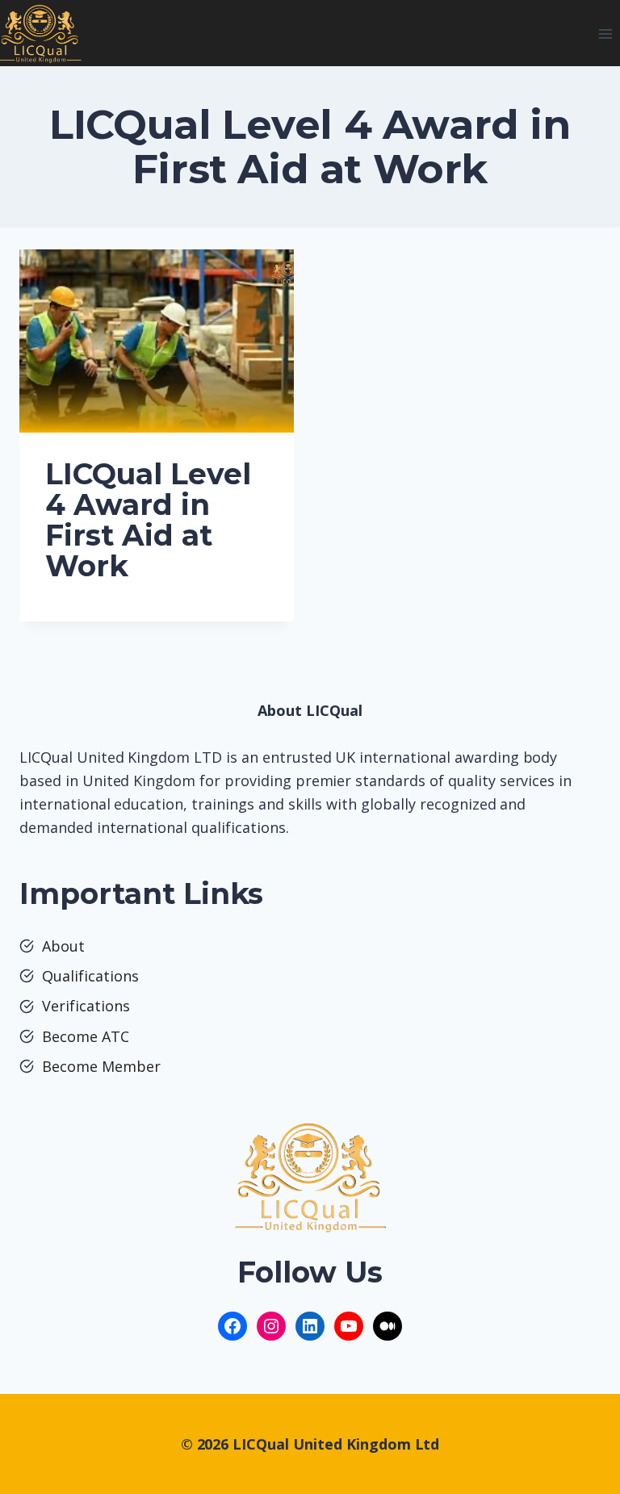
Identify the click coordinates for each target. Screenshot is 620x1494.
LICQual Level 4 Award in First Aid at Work (148, 520)
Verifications (86, 1005)
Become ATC (85, 1036)
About (63, 946)
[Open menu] (605, 33)
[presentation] (156, 341)
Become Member (101, 1066)
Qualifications (90, 976)
